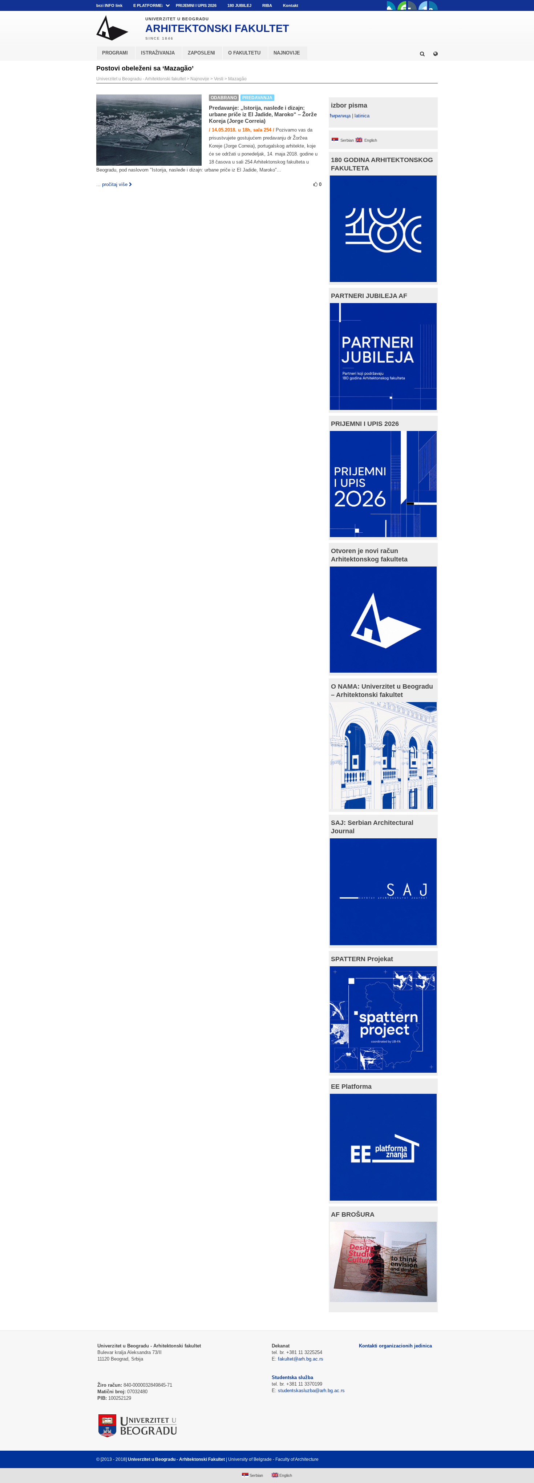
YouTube (401, 5)
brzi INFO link (109, 5)
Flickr (412, 5)
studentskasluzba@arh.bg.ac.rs (311, 1390)
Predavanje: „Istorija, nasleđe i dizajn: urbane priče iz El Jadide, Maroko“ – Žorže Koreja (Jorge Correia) (263, 114)
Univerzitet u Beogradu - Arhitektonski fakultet (141, 78)
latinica (362, 115)
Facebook (391, 5)
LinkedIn (422, 5)
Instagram (433, 5)
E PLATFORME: (148, 5)
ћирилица (340, 115)
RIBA (267, 5)
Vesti (218, 78)
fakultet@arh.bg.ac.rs (300, 1359)
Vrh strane (419, 1459)
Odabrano (224, 97)
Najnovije (199, 78)
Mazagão (237, 78)
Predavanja (257, 97)
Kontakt (290, 5)
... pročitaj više (112, 184)
